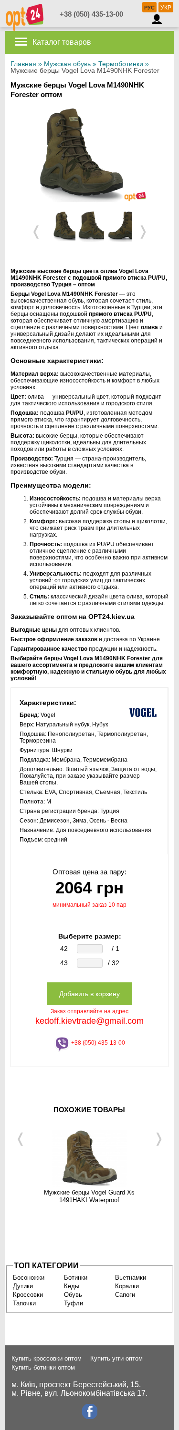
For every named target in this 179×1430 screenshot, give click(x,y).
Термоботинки (120, 64)
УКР (165, 7)
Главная (23, 64)
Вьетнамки (130, 1277)
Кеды (71, 1286)
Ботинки (75, 1277)
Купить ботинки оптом (43, 1367)
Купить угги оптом (116, 1358)
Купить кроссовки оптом (46, 1358)
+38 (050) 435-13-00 (91, 14)
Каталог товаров (61, 42)
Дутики (23, 1286)
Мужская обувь (67, 64)
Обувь (73, 1294)
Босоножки (28, 1277)
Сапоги (125, 1294)
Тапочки (24, 1303)
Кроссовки (28, 1294)
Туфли (73, 1303)
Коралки (127, 1286)
